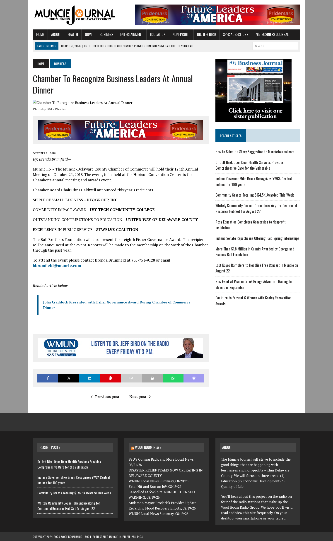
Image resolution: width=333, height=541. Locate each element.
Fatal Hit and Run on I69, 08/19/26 (155, 486)
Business (106, 34)
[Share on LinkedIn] (89, 378)
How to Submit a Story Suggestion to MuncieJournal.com (254, 151)
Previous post (107, 396)
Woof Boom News (148, 447)
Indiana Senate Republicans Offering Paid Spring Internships (257, 238)
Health (73, 34)
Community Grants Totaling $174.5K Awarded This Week (254, 195)
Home (40, 34)
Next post (137, 396)
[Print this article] (152, 378)
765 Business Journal (272, 34)
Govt (89, 34)
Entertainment (131, 34)
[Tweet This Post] (68, 378)
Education (158, 34)
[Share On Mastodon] (193, 378)
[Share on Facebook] (47, 378)
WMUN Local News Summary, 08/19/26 (158, 513)
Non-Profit (181, 34)
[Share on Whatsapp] (173, 378)
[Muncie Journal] (75, 15)
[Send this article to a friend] (131, 378)
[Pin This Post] (110, 378)
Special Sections (235, 34)
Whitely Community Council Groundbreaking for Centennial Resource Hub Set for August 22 (256, 208)
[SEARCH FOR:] (275, 45)
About (56, 34)
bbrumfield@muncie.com (57, 265)
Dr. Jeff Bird (206, 34)
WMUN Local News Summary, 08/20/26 (158, 481)
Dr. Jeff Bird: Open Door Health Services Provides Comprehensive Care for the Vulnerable (249, 165)
